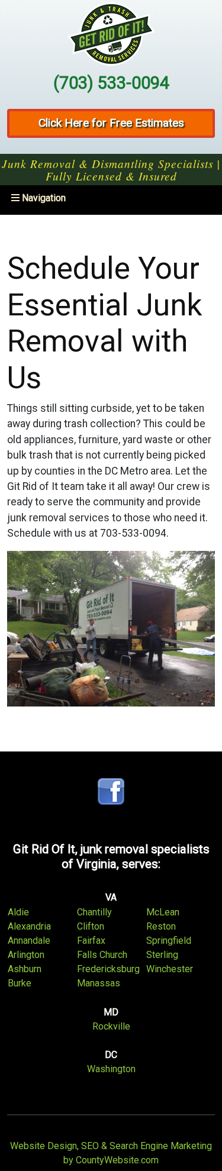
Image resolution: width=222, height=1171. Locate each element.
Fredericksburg (108, 969)
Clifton (90, 926)
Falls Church (102, 954)
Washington (111, 1069)
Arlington (26, 954)
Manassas (98, 983)
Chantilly (94, 912)
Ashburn (24, 969)
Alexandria (29, 926)
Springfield (168, 940)
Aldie (18, 912)
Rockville (111, 1026)
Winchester (169, 969)
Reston (161, 926)
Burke (19, 983)
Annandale (29, 940)
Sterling (162, 954)
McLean (162, 912)
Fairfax (91, 940)
